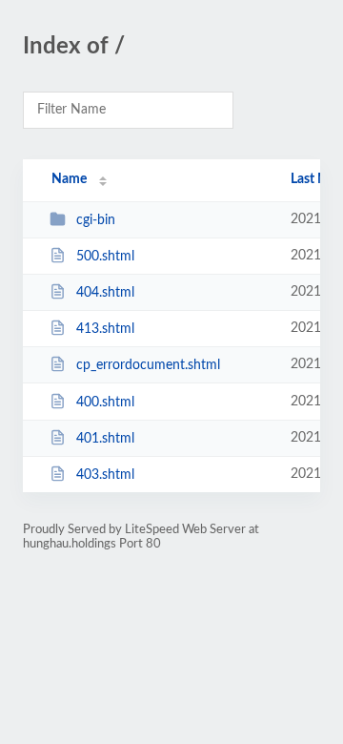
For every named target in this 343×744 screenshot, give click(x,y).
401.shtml (105, 438)
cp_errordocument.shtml (148, 365)
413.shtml (105, 329)
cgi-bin (95, 220)
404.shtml (105, 293)
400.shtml (105, 402)
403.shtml (105, 475)
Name (69, 179)
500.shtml (105, 256)
